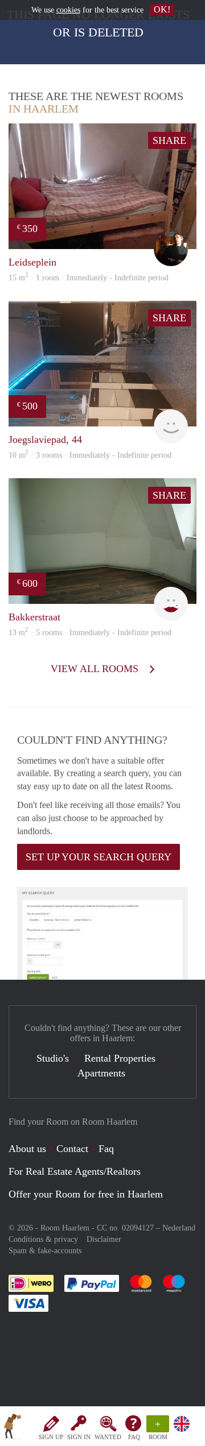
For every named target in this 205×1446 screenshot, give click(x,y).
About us (27, 1148)
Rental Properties (119, 1058)
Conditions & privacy (43, 1239)
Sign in (79, 1436)
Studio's (52, 1058)
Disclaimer (104, 1239)
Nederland (178, 1228)
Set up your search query (98, 857)
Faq (106, 1148)
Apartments (101, 1073)
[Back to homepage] (12, 1428)
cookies (68, 10)
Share (169, 140)
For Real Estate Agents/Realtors (75, 1171)
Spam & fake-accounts (45, 1250)
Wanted (108, 1436)
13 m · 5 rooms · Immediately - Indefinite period (90, 632)
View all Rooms (96, 668)
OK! (162, 9)
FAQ (134, 1436)
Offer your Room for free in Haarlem (86, 1194)
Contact (72, 1148)
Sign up (51, 1436)
